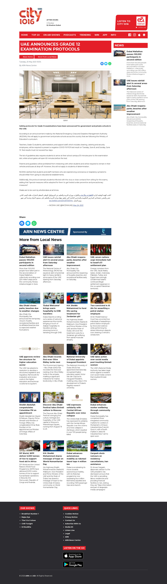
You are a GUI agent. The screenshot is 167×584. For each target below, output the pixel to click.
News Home (28, 57)
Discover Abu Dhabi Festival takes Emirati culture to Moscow (53, 407)
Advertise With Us (73, 524)
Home (24, 35)
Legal (67, 534)
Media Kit (69, 527)
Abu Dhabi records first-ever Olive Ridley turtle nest (52, 359)
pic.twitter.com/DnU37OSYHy (61, 201)
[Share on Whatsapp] (109, 63)
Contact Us (70, 520)
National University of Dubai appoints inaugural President (76, 359)
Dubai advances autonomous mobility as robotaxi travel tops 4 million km (76, 458)
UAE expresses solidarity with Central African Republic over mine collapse (76, 410)
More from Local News (47, 57)
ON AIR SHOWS (51, 35)
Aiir (34, 576)
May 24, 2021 (78, 205)
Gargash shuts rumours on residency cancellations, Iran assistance (99, 458)
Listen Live (70, 530)
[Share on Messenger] (105, 63)
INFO (113, 35)
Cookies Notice (71, 514)
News (119, 45)
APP (105, 35)
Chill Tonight (27, 524)
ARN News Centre (73, 540)
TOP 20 (35, 35)
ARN (67, 537)
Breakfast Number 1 (30, 514)
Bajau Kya (26, 517)
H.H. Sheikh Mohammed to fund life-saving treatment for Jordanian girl (76, 311)
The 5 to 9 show (29, 520)
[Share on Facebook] (102, 63)
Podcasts (70, 35)
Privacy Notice (71, 517)
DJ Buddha (26, 527)
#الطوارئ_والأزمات (86, 195)
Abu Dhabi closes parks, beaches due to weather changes (29, 308)
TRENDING (85, 35)
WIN (97, 35)
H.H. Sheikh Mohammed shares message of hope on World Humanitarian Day (53, 458)
